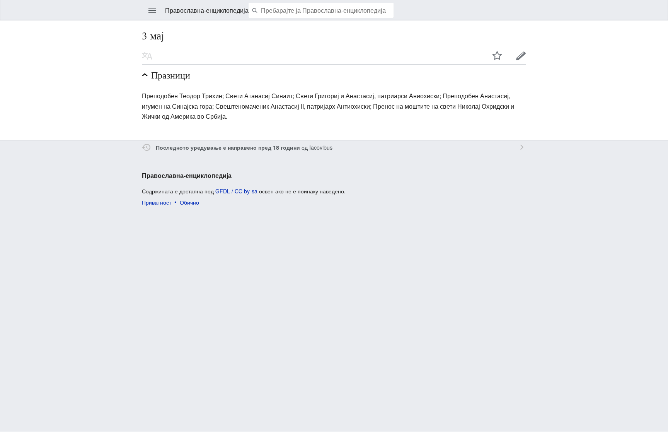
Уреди (521, 56)
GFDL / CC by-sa (236, 191)
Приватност (156, 202)
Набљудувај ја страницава (497, 56)
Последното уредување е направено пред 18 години (228, 147)
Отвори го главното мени (152, 10)
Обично (189, 202)
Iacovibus (320, 147)
